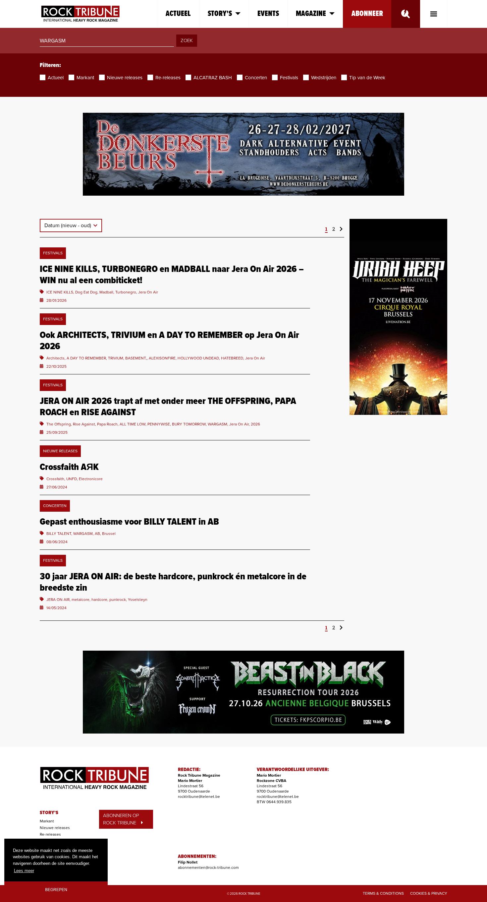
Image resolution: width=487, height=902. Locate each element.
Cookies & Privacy (428, 893)
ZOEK (187, 40)
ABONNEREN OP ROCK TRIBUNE (121, 819)
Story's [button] (220, 14)
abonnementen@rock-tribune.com (208, 867)
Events (268, 14)
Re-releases (50, 834)
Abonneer (367, 14)
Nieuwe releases (55, 827)
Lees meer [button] (24, 870)
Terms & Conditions (383, 893)
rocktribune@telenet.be (199, 796)
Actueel (178, 14)
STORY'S (49, 813)
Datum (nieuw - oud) (68, 225)
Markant (47, 821)
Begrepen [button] (56, 889)
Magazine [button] (311, 14)
